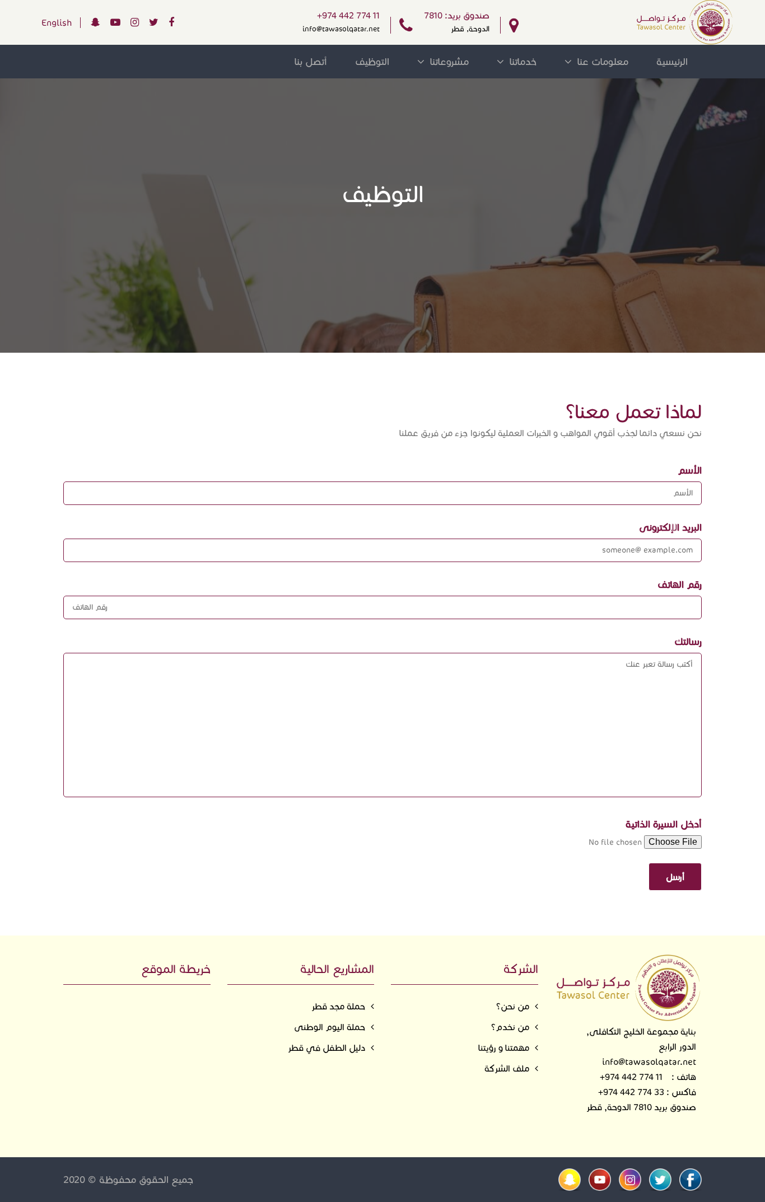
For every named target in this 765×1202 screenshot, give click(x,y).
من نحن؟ (512, 1006)
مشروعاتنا (449, 61)
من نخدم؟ (510, 1027)
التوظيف (372, 61)
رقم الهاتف (679, 584)
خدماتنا (523, 61)
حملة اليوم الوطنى (329, 1027)
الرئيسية (672, 61)
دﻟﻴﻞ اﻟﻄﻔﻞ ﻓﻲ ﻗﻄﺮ (326, 1047)
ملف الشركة (506, 1068)
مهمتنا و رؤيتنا (503, 1047)
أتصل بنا (311, 61)
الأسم (690, 470)
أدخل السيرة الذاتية (664, 824)
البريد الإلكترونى (670, 527)
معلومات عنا (602, 61)
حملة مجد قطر (338, 1006)
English (56, 22)
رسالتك (688, 641)
